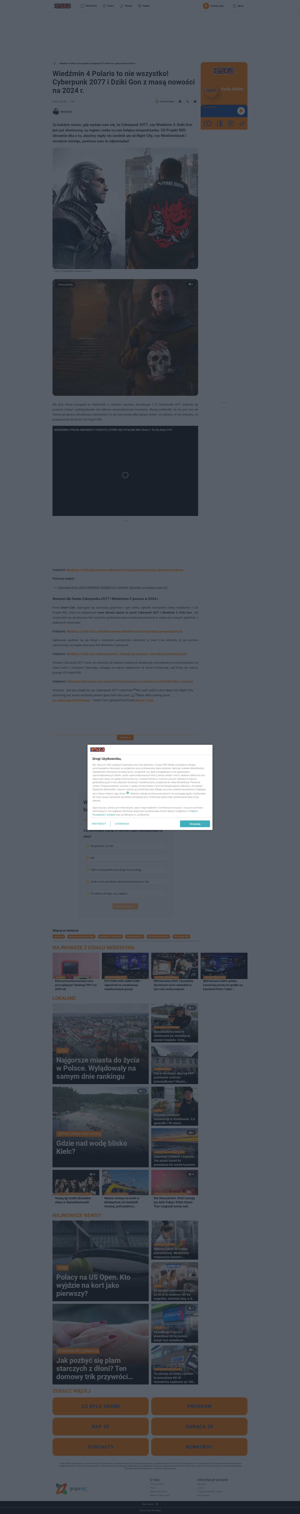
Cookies (111, 814)
